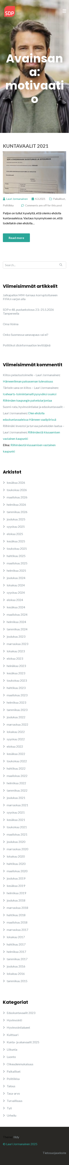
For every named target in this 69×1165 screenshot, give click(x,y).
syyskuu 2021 (16, 812)
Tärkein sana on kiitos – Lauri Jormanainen (30, 387)
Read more (16, 238)
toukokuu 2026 (17, 490)
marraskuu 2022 (17, 724)
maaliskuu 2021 (17, 834)
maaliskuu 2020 (17, 871)
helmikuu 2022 (16, 783)
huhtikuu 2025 (16, 556)
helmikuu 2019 (16, 893)
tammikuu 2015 (17, 981)
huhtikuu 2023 (16, 688)
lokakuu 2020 (16, 856)
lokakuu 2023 (16, 651)
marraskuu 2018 (17, 907)
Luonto (11, 1057)
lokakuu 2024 (16, 585)
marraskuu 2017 (17, 929)
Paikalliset (59, 198)
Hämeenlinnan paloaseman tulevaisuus (28, 381)
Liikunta (12, 1049)
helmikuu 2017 (16, 951)
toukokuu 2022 (17, 761)
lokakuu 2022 (16, 732)
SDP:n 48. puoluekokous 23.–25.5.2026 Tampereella (28, 311)
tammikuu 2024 (17, 629)
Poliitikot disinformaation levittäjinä (26, 345)
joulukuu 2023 (16, 636)
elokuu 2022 (15, 746)
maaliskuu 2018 (17, 922)
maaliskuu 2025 (17, 563)
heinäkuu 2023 (16, 666)
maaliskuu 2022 (17, 776)
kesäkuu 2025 (16, 541)
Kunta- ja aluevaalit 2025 (23, 1042)
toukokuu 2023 (17, 680)
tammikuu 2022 (17, 790)
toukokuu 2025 (17, 548)
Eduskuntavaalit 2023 (21, 1013)
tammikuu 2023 (17, 710)
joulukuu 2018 (16, 900)
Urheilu (11, 1115)
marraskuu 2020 (17, 849)
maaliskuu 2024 (17, 614)
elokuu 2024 (15, 600)
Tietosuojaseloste (54, 1153)
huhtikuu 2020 (16, 863)
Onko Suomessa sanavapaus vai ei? (25, 334)
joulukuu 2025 (16, 519)
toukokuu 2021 (17, 827)
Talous (11, 1086)
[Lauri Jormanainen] (9, 11)
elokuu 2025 (15, 534)
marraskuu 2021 (17, 805)
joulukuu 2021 (16, 797)
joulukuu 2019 (16, 878)
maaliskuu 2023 (17, 695)
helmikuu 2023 (16, 702)
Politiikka (8, 205)
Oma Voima (10, 324)
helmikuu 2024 (16, 622)
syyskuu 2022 (16, 739)
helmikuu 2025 (16, 570)
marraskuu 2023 (17, 644)
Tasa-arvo (13, 1093)
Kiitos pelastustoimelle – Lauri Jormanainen (31, 375)
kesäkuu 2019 (16, 885)
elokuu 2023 (15, 658)
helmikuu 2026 (16, 504)
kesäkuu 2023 (16, 673)
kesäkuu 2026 (16, 482)
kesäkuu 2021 (16, 819)
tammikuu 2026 (17, 512)
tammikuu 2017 (17, 959)
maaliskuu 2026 (17, 497)
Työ (9, 1108)
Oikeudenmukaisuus (20, 1064)
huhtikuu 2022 (16, 768)
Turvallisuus (14, 1101)
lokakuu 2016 (16, 973)
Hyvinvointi (14, 1020)
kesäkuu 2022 (16, 754)
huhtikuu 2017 (16, 944)
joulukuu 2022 (16, 717)
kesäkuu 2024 (16, 607)
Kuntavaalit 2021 (25, 146)
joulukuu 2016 (16, 966)
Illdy (16, 1137)
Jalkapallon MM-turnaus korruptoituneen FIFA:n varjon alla (30, 297)
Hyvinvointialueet (18, 1027)
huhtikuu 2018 (16, 915)
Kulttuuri (12, 1035)
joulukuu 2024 (16, 578)
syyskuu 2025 (16, 526)
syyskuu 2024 (16, 592)
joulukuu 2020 (16, 841)
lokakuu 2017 (16, 937)
